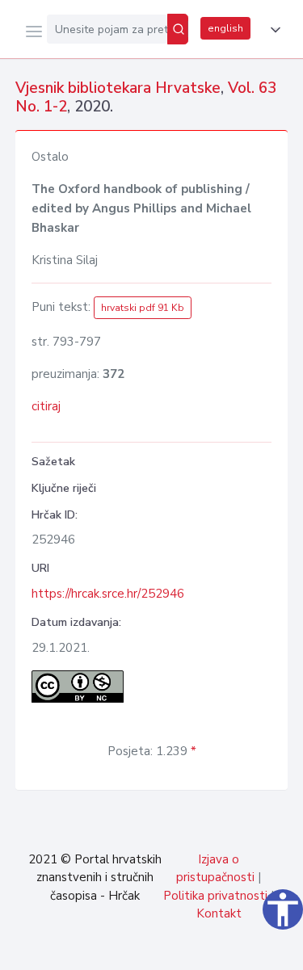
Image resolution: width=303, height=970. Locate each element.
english (225, 28)
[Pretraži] (177, 29)
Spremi (170, 949)
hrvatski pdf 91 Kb (142, 307)
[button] (272, 30)
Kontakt (219, 913)
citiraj (46, 406)
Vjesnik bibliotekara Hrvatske (118, 88)
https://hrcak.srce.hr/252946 (108, 594)
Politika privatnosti (215, 896)
